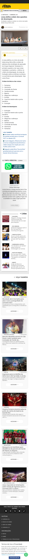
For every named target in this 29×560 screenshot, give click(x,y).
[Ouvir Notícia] (4, 55)
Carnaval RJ (5, 519)
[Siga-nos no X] (15, 511)
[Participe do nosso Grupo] (14, 167)
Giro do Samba (6, 524)
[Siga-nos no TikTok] (24, 511)
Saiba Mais (14, 205)
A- (20, 48)
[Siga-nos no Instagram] (10, 511)
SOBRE (4, 536)
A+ (26, 48)
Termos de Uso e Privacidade (10, 539)
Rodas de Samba (7, 522)
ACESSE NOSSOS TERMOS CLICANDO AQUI (13, 554)
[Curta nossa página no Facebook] (6, 511)
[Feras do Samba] (10, 6)
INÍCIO (4, 533)
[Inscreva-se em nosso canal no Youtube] (19, 511)
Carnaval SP (6, 527)
